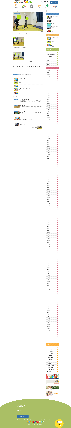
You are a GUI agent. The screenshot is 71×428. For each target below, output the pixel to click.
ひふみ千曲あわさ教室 (50, 367)
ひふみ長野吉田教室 (50, 347)
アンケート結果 (40, 419)
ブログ (35, 419)
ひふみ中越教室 (49, 363)
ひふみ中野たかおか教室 (50, 369)
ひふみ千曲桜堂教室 (50, 357)
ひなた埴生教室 (49, 371)
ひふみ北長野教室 (49, 361)
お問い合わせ (54, 2)
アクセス (45, 419)
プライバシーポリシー (50, 419)
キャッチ (22, 74)
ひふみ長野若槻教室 (50, 351)
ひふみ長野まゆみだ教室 (50, 365)
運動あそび (29, 74)
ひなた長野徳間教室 (50, 359)
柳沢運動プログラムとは (19, 419)
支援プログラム (26, 419)
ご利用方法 (31, 419)
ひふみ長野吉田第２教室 (50, 355)
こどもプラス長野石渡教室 (17, 74)
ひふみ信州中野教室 (50, 353)
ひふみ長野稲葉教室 (50, 349)
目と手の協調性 (25, 74)
